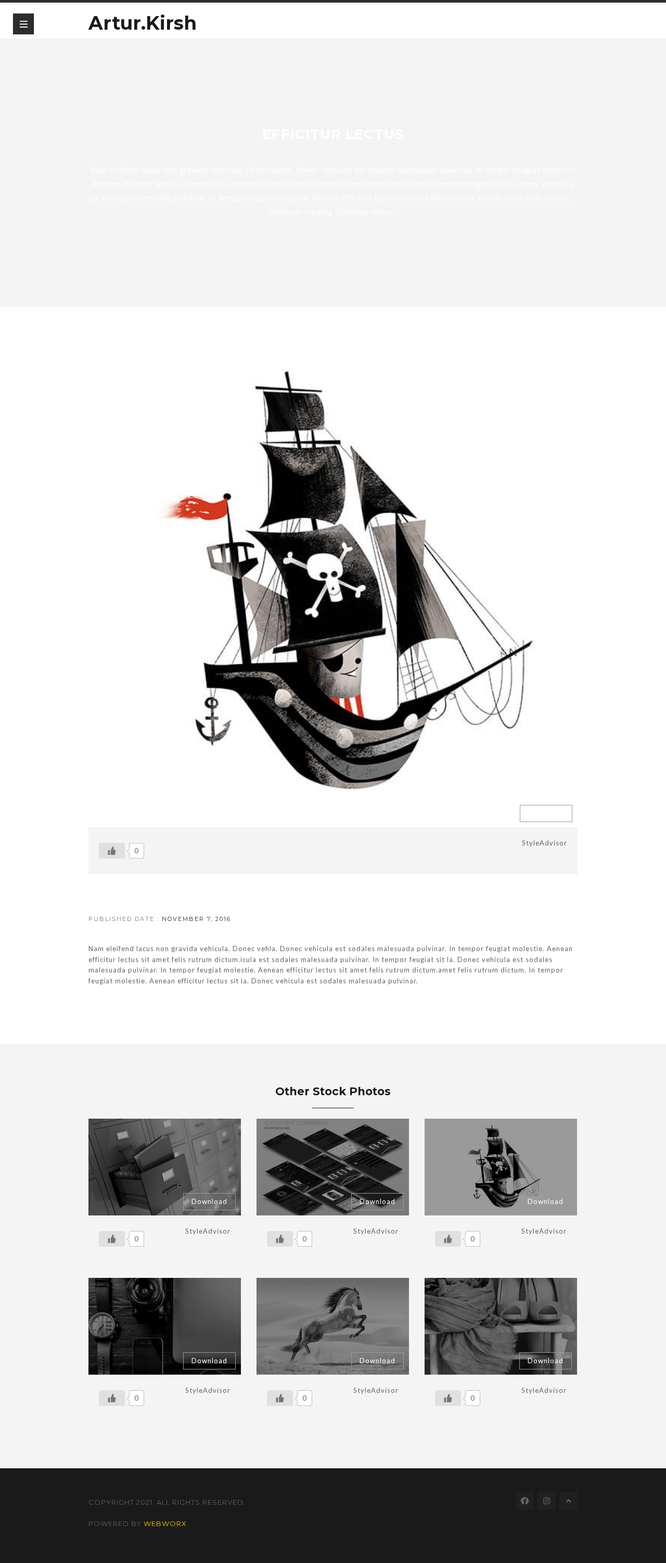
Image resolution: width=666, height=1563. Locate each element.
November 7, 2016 (196, 919)
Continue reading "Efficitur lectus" (333, 211)
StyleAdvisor (544, 843)
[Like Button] (112, 851)
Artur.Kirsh (142, 19)
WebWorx (165, 1523)
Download (546, 813)
